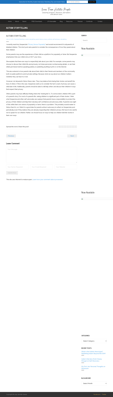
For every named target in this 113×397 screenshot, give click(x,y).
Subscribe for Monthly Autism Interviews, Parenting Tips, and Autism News (42, 2)
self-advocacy (56, 39)
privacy (45, 39)
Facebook (97, 394)
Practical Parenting (19, 39)
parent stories (39, 39)
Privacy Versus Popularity (36, 44)
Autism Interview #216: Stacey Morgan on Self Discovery (91, 360)
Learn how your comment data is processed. (48, 179)
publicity (50, 39)
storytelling (63, 39)
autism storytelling (30, 39)
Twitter (104, 394)
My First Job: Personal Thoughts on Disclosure (93, 367)
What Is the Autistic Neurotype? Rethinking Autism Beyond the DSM (93, 352)
